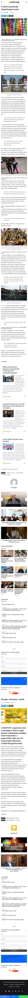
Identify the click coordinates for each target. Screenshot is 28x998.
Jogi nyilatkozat (11, 986)
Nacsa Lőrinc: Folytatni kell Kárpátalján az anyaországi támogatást (7, 591)
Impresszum (5, 984)
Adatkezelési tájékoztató (20, 984)
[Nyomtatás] (12, 16)
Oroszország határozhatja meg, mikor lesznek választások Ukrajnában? (21, 560)
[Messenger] (5, 16)
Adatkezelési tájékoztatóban (13, 670)
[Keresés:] (26, 2)
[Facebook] (2, 16)
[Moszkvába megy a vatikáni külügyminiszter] (21, 569)
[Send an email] (7, 12)
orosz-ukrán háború (19, 472)
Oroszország (3, 474)
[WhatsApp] (7, 16)
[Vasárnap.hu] (14, 2)
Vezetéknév (3, 661)
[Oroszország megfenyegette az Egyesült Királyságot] (7, 569)
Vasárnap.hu (22, 982)
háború (13, 472)
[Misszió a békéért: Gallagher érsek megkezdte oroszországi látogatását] (7, 553)
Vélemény (7, 498)
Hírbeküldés (11, 984)
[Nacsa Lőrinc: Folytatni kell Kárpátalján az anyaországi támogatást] (7, 584)
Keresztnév (3, 666)
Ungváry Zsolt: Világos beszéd (12, 502)
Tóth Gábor (5, 12)
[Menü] (1, 2)
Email (2, 656)
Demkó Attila (8, 472)
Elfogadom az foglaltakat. (12, 670)
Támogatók (17, 986)
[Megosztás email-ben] (10, 16)
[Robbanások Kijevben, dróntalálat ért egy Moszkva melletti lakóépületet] (21, 584)
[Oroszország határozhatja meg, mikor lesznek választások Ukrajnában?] (21, 553)
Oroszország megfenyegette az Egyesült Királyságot (7, 576)
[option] (14, 499)
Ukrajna (8, 474)
